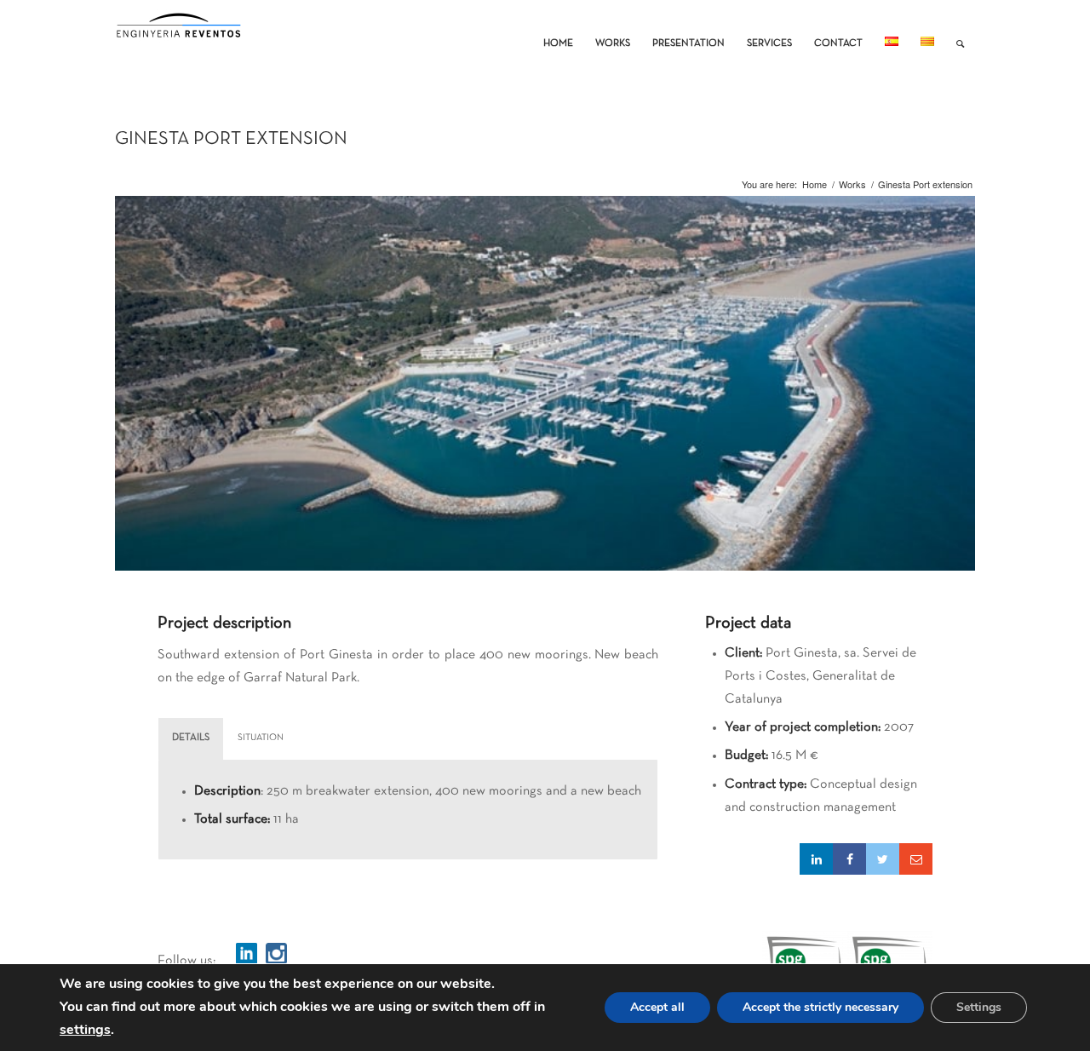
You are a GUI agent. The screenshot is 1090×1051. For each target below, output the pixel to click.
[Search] (960, 30)
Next (960, 450)
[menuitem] (558, 30)
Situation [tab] (261, 737)
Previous (130, 450)
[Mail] (915, 859)
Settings (978, 1007)
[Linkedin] (816, 859)
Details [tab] (190, 737)
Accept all (657, 1007)
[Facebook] (849, 859)
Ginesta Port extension (231, 139)
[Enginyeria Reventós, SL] (179, 30)
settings (85, 1030)
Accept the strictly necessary (820, 1007)
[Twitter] (882, 859)
